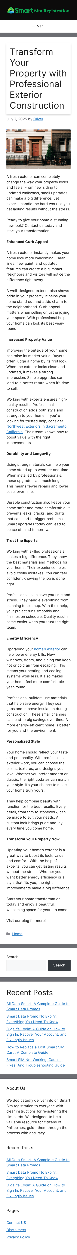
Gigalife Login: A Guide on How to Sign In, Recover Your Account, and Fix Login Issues (36, 1034)
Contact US (16, 1222)
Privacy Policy (18, 1237)
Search (12, 957)
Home (17, 934)
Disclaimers (16, 1230)
